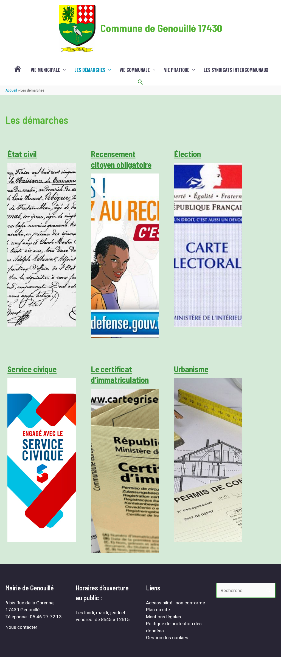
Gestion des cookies (167, 637)
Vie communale (135, 70)
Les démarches (89, 70)
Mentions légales (163, 616)
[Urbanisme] (208, 460)
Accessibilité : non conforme (175, 602)
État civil (22, 154)
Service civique (32, 369)
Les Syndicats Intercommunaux (236, 70)
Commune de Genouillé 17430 (161, 28)
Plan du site (158, 609)
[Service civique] (41, 460)
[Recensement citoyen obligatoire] (125, 256)
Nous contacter (21, 627)
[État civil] (41, 245)
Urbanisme (191, 369)
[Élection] (208, 245)
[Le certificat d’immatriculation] (125, 471)
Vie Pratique (176, 70)
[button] (140, 82)
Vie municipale (45, 70)
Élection (187, 154)
